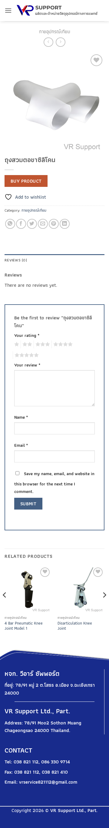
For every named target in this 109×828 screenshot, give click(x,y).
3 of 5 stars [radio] (42, 344)
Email (21, 445)
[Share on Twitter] (32, 224)
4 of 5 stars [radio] (62, 344)
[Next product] (48, 42)
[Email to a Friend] (43, 224)
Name (21, 417)
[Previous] (4, 607)
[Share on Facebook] (21, 224)
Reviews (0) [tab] (16, 260)
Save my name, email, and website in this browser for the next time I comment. (54, 482)
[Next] (104, 607)
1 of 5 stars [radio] (16, 344)
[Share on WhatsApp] (10, 224)
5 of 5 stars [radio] (26, 355)
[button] (8, 10)
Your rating (27, 335)
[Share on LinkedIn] (65, 224)
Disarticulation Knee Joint (75, 626)
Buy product (26, 181)
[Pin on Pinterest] (54, 224)
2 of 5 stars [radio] (26, 344)
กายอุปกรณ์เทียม (54, 31)
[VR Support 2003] (58, 11)
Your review (27, 364)
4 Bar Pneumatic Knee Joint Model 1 (24, 626)
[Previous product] (60, 42)
